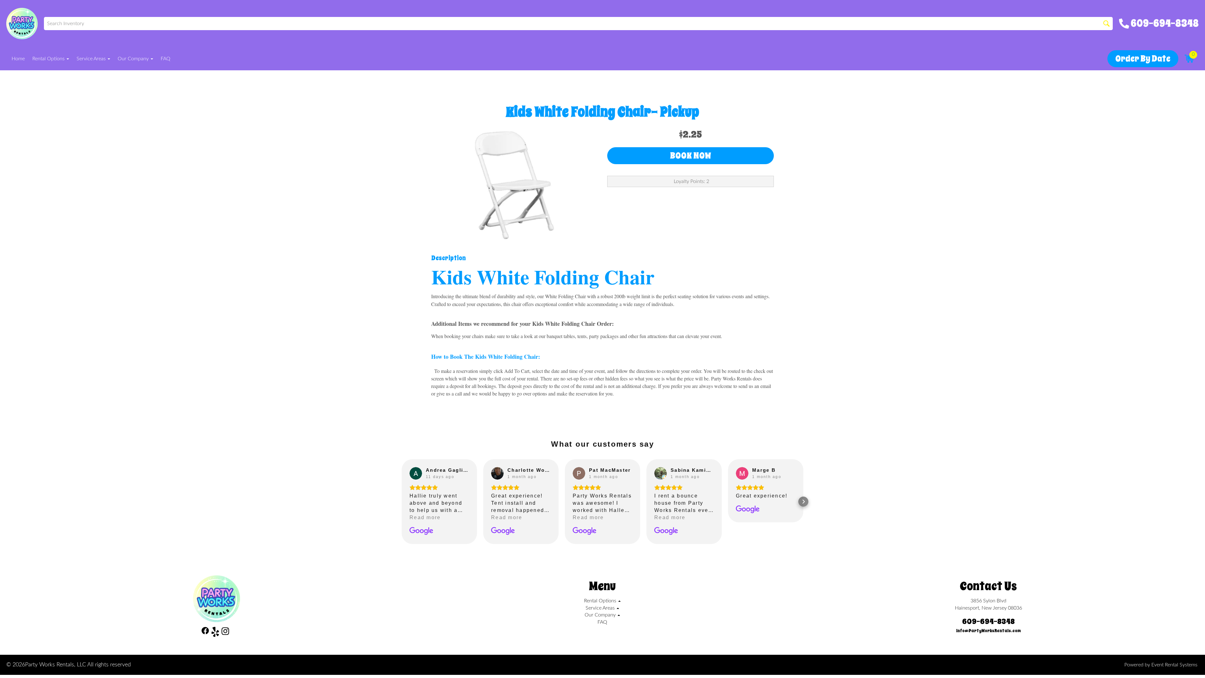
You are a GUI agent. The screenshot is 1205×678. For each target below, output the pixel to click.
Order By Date (1142, 58)
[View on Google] (416, 473)
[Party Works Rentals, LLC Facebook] (205, 633)
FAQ (165, 58)
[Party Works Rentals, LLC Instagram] (225, 633)
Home (18, 58)
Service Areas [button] (92, 58)
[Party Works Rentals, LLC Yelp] (215, 633)
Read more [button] (425, 517)
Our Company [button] (134, 58)
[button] (402, 502)
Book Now (690, 155)
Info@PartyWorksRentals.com (988, 631)
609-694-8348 (988, 621)
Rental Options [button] (49, 58)
